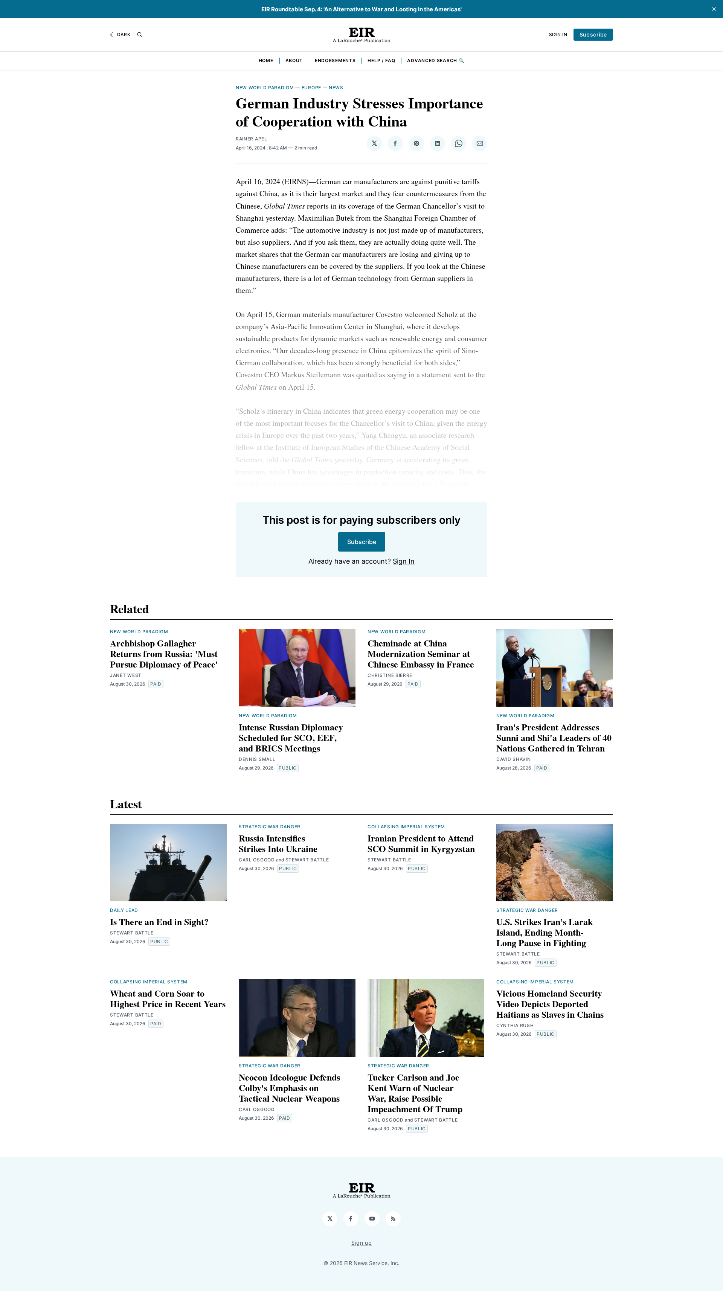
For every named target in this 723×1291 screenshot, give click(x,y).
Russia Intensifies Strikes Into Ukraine (278, 843)
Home (266, 60)
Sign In (558, 34)
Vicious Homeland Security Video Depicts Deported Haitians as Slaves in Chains (550, 1003)
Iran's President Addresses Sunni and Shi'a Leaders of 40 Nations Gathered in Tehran (554, 737)
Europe (311, 87)
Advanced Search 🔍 (435, 60)
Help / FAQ (381, 60)
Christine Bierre (390, 675)
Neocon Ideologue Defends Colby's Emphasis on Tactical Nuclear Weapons (289, 1087)
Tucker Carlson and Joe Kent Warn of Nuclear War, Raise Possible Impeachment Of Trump (415, 1092)
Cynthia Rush (515, 1025)
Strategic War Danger (269, 826)
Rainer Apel (251, 139)
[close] (714, 9)
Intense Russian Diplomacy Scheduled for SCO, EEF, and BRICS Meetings (291, 737)
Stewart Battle (132, 933)
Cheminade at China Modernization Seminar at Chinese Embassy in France (421, 653)
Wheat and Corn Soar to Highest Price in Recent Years (168, 998)
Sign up (361, 1242)
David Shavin (513, 759)
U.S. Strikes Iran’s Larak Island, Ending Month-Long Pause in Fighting (544, 932)
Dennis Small (257, 759)
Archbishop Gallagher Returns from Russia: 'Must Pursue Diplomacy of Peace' (164, 653)
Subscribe (593, 34)
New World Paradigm (265, 87)
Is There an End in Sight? (159, 921)
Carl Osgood (257, 860)
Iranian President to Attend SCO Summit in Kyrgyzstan (421, 843)
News (336, 87)
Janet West (126, 675)
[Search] (140, 35)
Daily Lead (124, 910)
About (294, 60)
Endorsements (335, 60)
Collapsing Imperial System (406, 826)
